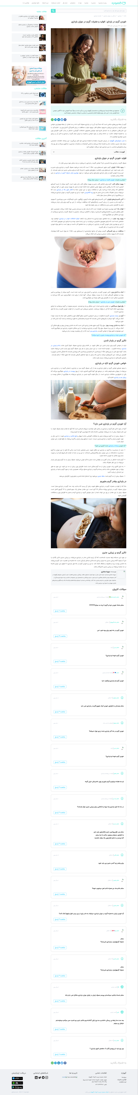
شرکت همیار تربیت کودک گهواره (99, 1092)
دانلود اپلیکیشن (35, 3)
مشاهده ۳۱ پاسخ (60, 636)
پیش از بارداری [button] (103, 3)
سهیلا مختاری (105, 572)
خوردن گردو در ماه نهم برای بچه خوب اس (110, 630)
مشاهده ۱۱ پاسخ (60, 869)
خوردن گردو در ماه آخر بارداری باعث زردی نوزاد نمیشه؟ (106, 731)
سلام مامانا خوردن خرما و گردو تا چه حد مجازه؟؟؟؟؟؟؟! (106, 605)
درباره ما (124, 1077)
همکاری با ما (26, 3)
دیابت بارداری (114, 316)
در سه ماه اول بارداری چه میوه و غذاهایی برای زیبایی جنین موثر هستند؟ (100, 807)
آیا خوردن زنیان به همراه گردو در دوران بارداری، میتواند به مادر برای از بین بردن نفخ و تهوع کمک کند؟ (91, 914)
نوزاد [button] (80, 3)
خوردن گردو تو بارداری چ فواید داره (113, 681)
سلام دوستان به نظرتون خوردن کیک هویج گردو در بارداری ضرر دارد (102, 706)
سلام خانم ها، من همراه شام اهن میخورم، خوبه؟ (108, 888)
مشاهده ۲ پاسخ (60, 1029)
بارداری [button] (94, 3)
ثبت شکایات (122, 1082)
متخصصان (72, 3)
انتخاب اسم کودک (55, 3)
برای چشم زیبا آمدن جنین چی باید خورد (111, 863)
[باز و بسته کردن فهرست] (53, 152)
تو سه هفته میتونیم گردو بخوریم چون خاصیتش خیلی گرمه (104, 782)
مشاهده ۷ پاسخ (60, 611)
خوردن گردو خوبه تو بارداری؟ (115, 656)
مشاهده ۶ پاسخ (60, 687)
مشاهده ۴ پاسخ (60, 948)
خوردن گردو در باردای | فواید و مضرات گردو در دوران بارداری (98, 21)
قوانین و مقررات (121, 1080)
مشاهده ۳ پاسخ (60, 661)
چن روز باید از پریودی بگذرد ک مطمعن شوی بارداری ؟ (107, 1049)
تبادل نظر (65, 3)
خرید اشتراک (45, 3)
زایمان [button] (86, 3)
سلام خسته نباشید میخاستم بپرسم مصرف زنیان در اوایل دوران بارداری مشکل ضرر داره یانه (94, 995)
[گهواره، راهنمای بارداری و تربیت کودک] (119, 6)
